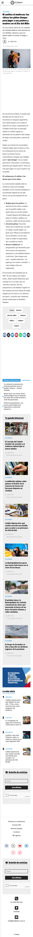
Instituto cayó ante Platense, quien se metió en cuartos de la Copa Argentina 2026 (14, 738)
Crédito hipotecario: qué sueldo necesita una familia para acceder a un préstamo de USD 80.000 (16, 527)
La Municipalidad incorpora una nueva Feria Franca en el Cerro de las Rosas (16, 565)
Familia (23, 315)
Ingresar (17, 835)
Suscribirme (16, 788)
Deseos (19, 310)
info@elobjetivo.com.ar (16, 921)
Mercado (9, 697)
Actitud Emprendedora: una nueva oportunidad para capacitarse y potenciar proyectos (13, 406)
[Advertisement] (16, 93)
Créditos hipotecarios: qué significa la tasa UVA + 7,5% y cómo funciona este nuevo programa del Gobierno (13, 705)
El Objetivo (12, 41)
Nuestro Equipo (16, 828)
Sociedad (6, 12)
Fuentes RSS (16, 825)
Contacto (16, 832)
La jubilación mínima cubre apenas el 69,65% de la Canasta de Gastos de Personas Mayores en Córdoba (15, 486)
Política (9, 718)
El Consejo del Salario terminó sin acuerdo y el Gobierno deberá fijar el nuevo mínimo (15, 445)
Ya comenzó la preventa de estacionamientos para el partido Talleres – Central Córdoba (13, 387)
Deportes (9, 732)
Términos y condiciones (16, 821)
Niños (12, 320)
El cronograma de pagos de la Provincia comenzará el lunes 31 (13, 723)
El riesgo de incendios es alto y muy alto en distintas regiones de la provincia (16, 646)
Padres (20, 320)
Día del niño (12, 315)
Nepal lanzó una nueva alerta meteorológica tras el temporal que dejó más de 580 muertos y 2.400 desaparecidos (15, 397)
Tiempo (16, 326)
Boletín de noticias (17, 772)
